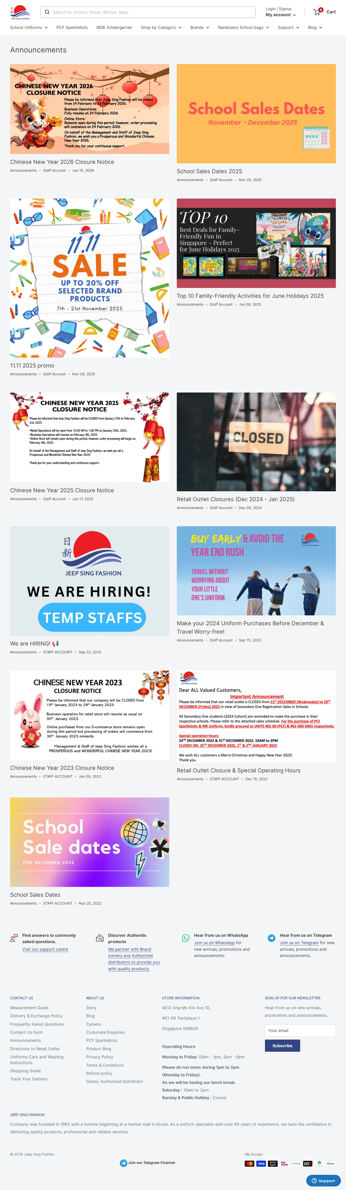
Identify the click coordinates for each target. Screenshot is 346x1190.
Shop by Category (158, 27)
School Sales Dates (35, 894)
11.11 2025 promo (32, 365)
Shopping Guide (25, 1070)
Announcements (25, 1040)
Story (91, 1007)
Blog (312, 27)
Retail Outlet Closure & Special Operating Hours (239, 770)
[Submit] (47, 12)
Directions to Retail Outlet (35, 1048)
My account (279, 14)
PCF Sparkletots (72, 27)
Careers (93, 1024)
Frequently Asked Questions (37, 1024)
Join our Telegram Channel (151, 1162)
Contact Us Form (26, 1032)
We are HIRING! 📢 (34, 643)
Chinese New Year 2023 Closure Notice (62, 768)
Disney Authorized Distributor (114, 1081)
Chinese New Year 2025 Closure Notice (62, 490)
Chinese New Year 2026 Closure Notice (62, 162)
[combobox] (148, 12)
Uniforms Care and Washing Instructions (37, 1059)
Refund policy (99, 1073)
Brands (197, 27)
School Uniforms (26, 27)
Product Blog (98, 1048)
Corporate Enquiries (105, 1032)
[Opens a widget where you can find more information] (323, 1181)
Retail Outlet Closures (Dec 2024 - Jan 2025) (236, 499)
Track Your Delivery (29, 1078)
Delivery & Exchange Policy (36, 1015)
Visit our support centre (45, 949)
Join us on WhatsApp (214, 942)
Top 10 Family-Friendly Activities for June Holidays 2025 (250, 295)
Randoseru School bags (240, 27)
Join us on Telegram (299, 942)
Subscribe (283, 1045)
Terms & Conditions (105, 1065)
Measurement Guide (29, 1007)
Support (286, 27)
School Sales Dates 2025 (209, 171)
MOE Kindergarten (114, 27)
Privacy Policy (99, 1056)
